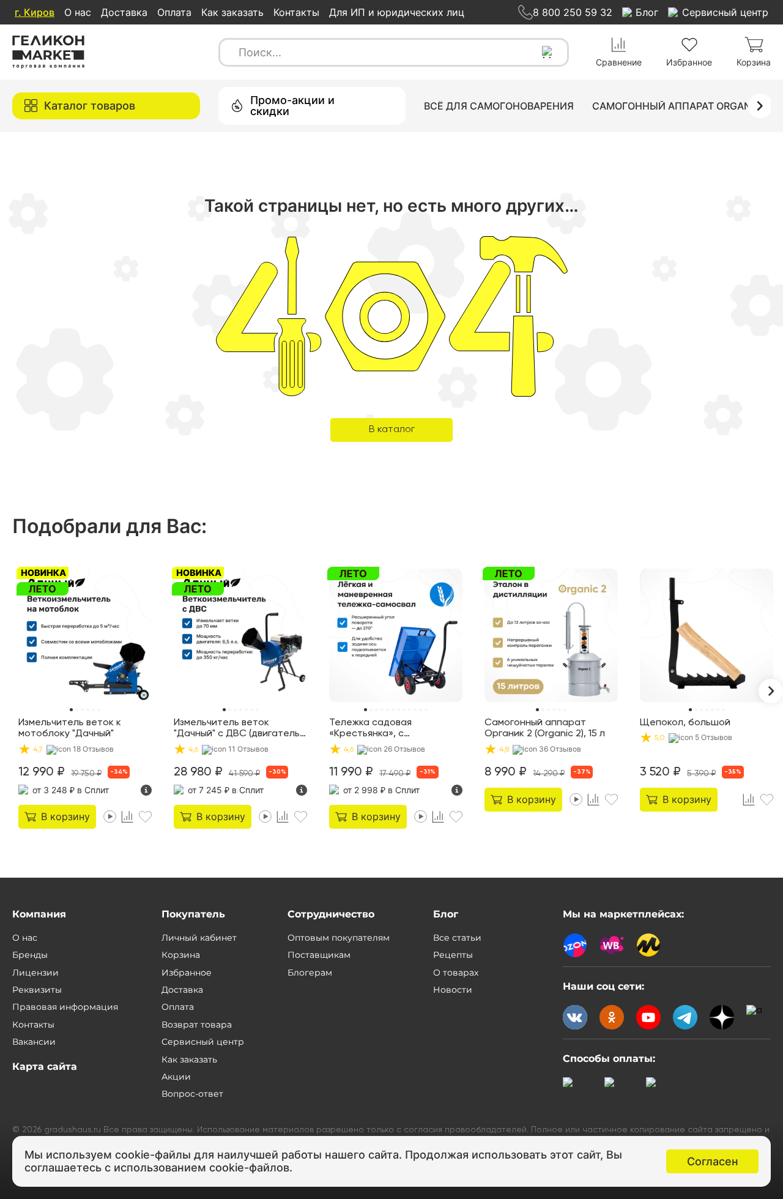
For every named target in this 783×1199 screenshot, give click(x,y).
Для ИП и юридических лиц (396, 12)
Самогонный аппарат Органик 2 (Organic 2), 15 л (544, 728)
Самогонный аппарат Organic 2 (681, 106)
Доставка (124, 12)
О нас (77, 12)
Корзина (180, 954)
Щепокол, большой (685, 723)
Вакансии (34, 1041)
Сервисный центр (202, 1041)
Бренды (30, 954)
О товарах (455, 972)
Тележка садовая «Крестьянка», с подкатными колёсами (381, 729)
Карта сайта (44, 1066)
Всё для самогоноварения (499, 106)
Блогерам (310, 972)
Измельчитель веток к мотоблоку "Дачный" (69, 728)
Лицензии (35, 972)
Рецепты (453, 954)
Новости (452, 989)
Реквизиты (37, 989)
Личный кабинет (199, 937)
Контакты (296, 12)
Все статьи (457, 937)
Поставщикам (319, 954)
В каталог (392, 430)
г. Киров (34, 12)
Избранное (186, 972)
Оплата (174, 12)
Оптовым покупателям (339, 937)
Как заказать (232, 12)
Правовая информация (65, 1006)
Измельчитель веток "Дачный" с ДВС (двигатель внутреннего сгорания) (237, 729)
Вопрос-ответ (192, 1093)
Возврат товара (196, 1024)
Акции (176, 1076)
